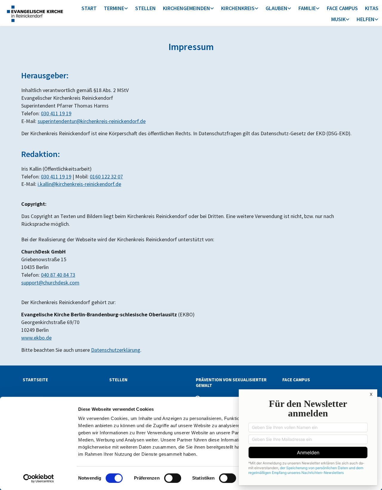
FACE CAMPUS (342, 8)
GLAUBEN (276, 8)
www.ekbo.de (36, 337)
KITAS (371, 8)
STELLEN (145, 8)
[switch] (172, 478)
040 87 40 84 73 (58, 274)
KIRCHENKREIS (238, 8)
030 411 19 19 (56, 113)
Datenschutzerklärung (115, 349)
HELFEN (366, 19)
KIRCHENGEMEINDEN (186, 8)
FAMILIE (307, 8)
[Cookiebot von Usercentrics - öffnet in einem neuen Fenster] (39, 478)
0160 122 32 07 (106, 176)
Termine (114, 8)
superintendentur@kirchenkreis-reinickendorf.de (92, 121)
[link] (116, 8)
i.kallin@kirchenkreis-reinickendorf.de (79, 184)
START (89, 8)
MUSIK (338, 19)
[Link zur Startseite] (34, 12)
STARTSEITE (35, 379)
